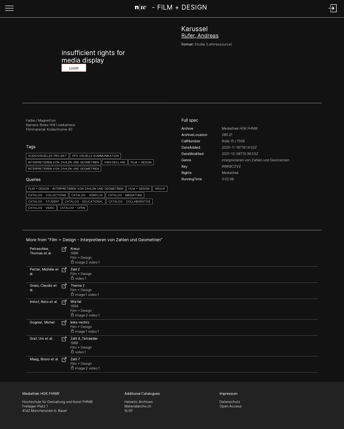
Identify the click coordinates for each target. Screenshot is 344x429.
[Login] (332, 12)
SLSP (128, 410)
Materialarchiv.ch (137, 406)
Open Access (231, 406)
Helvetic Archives (138, 401)
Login (73, 68)
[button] (9, 8)
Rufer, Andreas (200, 35)
